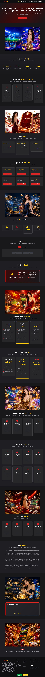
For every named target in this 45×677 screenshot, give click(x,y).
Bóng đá (26, 1)
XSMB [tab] (19, 247)
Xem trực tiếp (7, 174)
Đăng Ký (19, 675)
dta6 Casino (35, 1)
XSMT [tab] (26, 247)
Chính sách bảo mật (17, 613)
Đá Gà (29, 1)
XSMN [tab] (23, 247)
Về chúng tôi (18, 661)
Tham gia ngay (22, 17)
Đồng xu (22, 1)
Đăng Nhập (25, 675)
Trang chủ (19, 1)
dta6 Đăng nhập (40, 1)
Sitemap (24, 666)
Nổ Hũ (32, 1)
